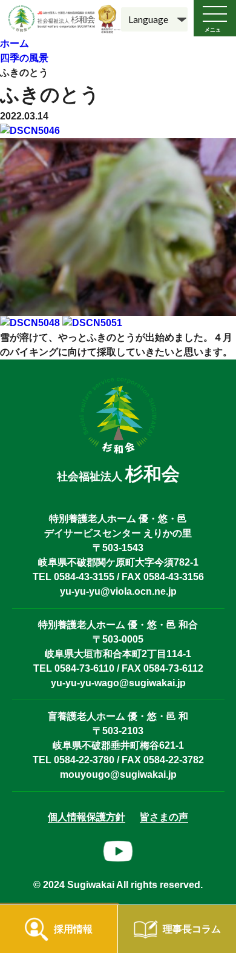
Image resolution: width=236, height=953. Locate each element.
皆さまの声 (164, 817)
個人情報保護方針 (86, 817)
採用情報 (73, 929)
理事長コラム (192, 929)
